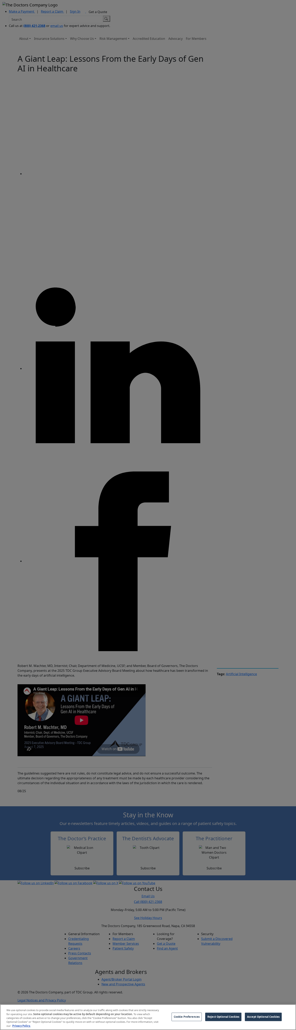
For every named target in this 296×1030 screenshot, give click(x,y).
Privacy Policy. (21, 1026)
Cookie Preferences (187, 1017)
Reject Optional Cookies (223, 1017)
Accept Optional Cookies (263, 1017)
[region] (148, 1017)
